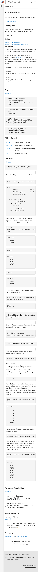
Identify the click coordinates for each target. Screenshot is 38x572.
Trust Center (8, 554)
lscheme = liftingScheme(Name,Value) (17, 44)
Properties (19, 57)
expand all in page (10, 21)
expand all (8, 93)
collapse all (8, 162)
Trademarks (16, 554)
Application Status (21, 557)
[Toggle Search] (31, 2)
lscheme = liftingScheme (12, 42)
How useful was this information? (20, 541)
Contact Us (31, 557)
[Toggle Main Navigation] (35, 2)
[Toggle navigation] (8, 6)
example (7, 86)
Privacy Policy (25, 554)
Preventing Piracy (9, 557)
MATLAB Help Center (14, 2)
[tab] (21, 102)
